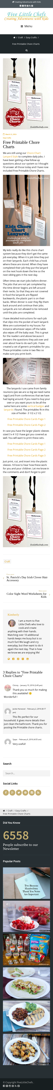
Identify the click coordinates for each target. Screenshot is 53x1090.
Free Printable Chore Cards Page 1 (26, 419)
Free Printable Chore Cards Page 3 (26, 455)
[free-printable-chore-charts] (26, 93)
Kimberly (13, 614)
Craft (20, 37)
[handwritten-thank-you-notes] (26, 883)
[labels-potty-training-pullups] (26, 949)
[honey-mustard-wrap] (26, 983)
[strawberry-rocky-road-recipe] (26, 916)
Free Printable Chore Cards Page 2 (26, 425)
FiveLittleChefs (25, 1082)
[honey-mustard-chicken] (26, 1016)
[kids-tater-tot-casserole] (26, 1049)
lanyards (8, 409)
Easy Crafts (31, 37)
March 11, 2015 (10, 134)
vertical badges (35, 406)
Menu (28, 26)
